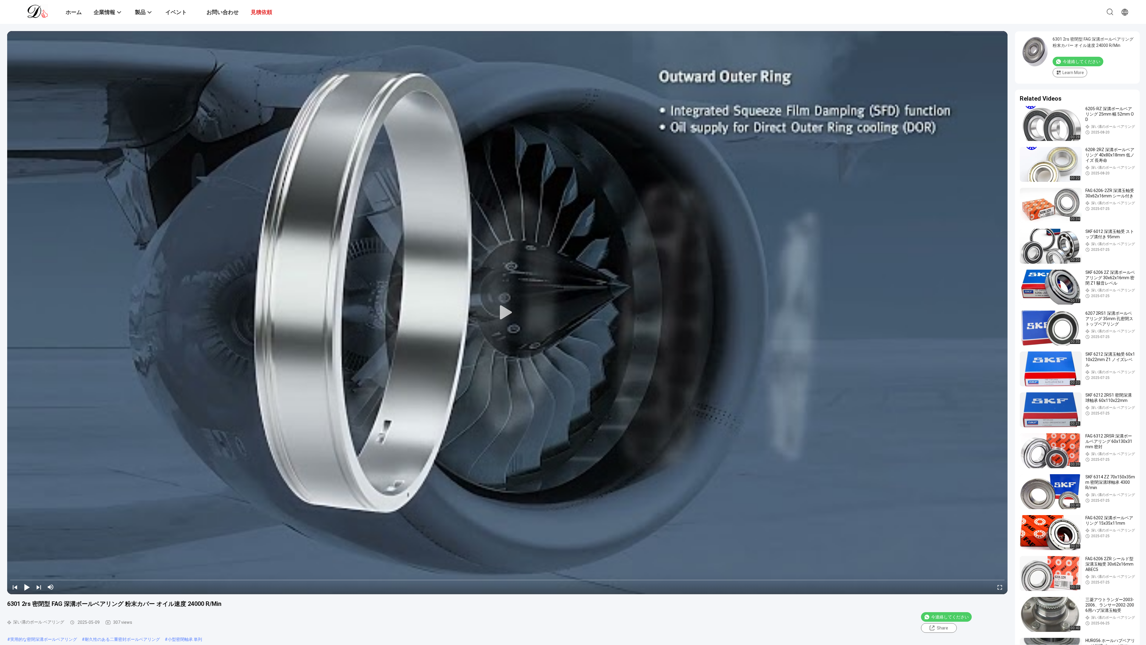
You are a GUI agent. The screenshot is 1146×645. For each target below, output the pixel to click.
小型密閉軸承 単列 (185, 639)
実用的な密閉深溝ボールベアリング (43, 639)
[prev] (15, 587)
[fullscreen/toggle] (1000, 587)
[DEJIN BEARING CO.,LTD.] (37, 11)
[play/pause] (27, 587)
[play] (507, 312)
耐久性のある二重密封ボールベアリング (122, 639)
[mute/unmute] (51, 587)
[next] (39, 587)
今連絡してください (950, 617)
